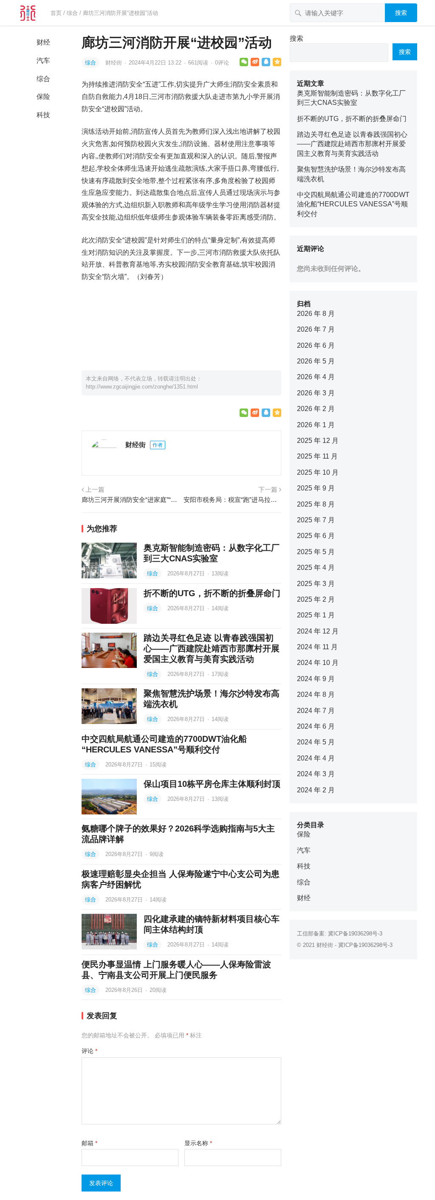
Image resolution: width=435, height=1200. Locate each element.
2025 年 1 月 (316, 615)
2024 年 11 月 (317, 647)
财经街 (114, 62)
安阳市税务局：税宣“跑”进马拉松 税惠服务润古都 (232, 499)
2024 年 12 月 (318, 631)
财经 (43, 42)
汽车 (43, 60)
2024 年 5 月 (316, 742)
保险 (43, 96)
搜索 (401, 12)
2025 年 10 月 (318, 472)
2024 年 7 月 (316, 710)
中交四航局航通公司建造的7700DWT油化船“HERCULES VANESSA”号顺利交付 (353, 204)
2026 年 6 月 (316, 345)
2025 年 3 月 (316, 583)
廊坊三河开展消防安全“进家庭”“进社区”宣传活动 (130, 499)
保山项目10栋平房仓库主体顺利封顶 (212, 784)
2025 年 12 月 (318, 440)
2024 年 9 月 (316, 678)
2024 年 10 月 (318, 662)
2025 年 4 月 (316, 567)
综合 (72, 13)
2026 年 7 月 (316, 329)
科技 (43, 114)
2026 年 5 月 (316, 361)
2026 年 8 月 (316, 313)
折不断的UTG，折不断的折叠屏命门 (212, 593)
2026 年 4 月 (316, 376)
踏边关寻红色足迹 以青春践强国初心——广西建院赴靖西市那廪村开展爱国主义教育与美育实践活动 (212, 648)
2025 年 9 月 (316, 488)
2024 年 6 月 (316, 726)
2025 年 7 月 (316, 520)
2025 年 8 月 (316, 504)
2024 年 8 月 (316, 694)
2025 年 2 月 (316, 599)
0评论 (222, 62)
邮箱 (89, 1143)
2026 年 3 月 (316, 393)
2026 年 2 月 (316, 408)
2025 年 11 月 (317, 456)
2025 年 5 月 (316, 551)
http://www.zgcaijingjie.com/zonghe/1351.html (142, 386)
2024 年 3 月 (316, 773)
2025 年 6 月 (316, 535)
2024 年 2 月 (316, 790)
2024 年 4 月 (316, 758)
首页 (56, 13)
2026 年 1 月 (316, 424)
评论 (89, 1051)
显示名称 (198, 1143)
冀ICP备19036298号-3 (355, 933)
